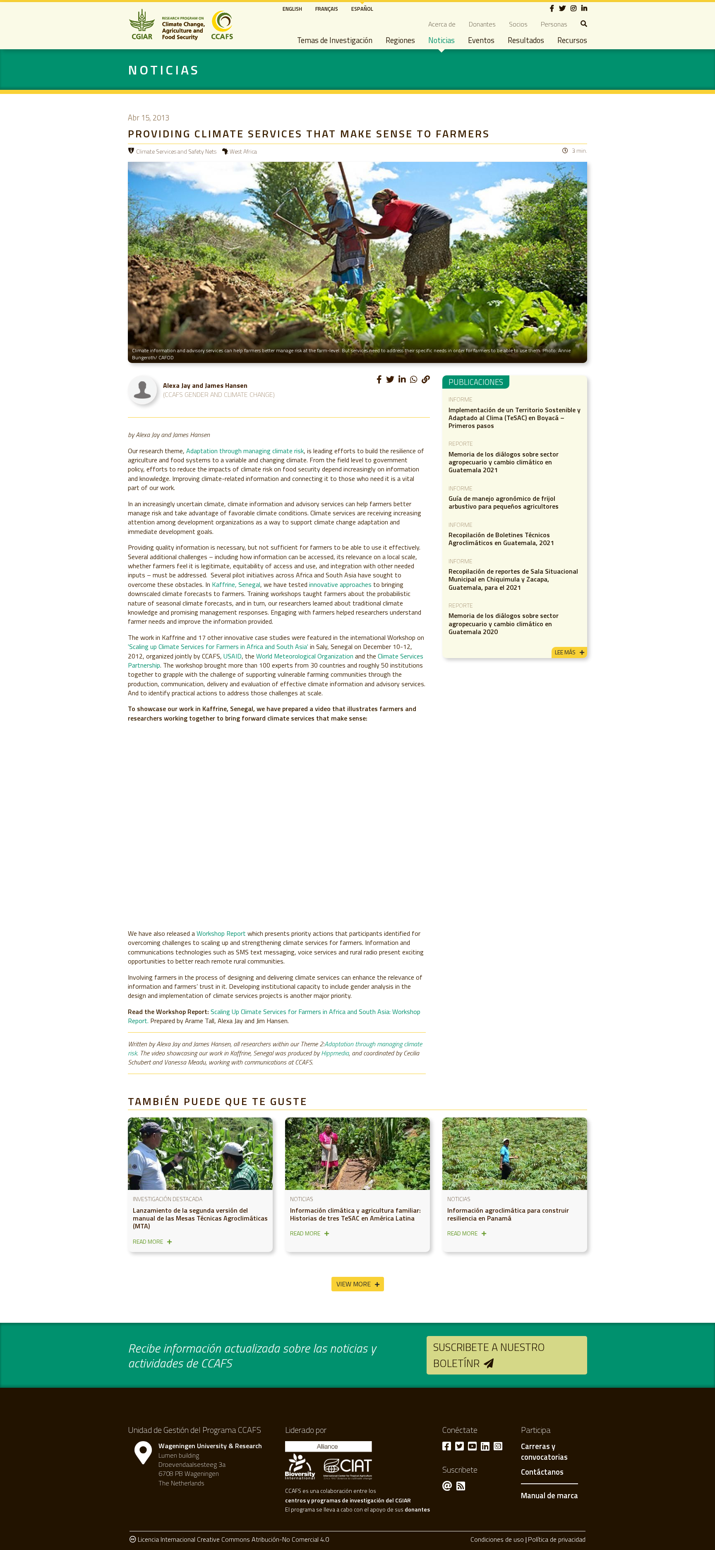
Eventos (481, 40)
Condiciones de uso (497, 1539)
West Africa (243, 151)
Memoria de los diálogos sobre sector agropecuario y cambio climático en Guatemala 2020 (504, 623)
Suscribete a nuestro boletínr (489, 1355)
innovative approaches (340, 584)
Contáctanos (542, 1472)
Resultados (526, 40)
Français (326, 9)
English (292, 9)
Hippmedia (335, 1053)
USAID (232, 656)
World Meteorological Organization (304, 656)
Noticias (441, 40)
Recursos (572, 40)
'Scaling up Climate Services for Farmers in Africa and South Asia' (218, 646)
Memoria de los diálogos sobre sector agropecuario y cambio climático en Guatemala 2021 (504, 462)
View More (353, 1284)
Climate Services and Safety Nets (176, 151)
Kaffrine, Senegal (236, 584)
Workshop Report (221, 933)
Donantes (482, 24)
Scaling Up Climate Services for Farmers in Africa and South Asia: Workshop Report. (274, 1016)
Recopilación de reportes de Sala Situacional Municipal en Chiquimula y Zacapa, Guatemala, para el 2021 (513, 579)
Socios (518, 24)
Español (362, 9)
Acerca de (442, 24)
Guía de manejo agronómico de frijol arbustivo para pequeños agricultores (504, 502)
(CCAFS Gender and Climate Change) (219, 394)
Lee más (565, 652)
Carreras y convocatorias (544, 1452)
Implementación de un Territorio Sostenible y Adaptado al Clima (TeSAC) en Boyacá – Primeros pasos (515, 417)
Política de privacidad (556, 1539)
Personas (554, 24)
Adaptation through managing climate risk (245, 451)
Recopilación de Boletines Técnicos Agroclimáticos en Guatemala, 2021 (501, 539)
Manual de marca (549, 1495)
